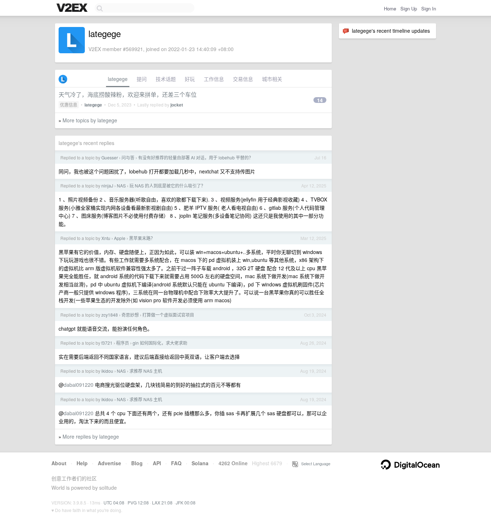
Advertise (109, 463)
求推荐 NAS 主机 (145, 371)
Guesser (109, 157)
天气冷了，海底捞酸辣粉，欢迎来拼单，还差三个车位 (128, 94)
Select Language (314, 463)
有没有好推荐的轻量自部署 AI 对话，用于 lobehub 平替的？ (195, 157)
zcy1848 (109, 315)
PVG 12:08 (138, 502)
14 (320, 100)
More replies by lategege (91, 436)
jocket (176, 104)
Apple (119, 238)
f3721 (107, 343)
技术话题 (166, 78)
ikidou (107, 371)
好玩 (190, 78)
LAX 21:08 (162, 502)
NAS (121, 185)
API (157, 463)
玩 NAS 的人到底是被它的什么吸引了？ (167, 185)
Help (82, 463)
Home (390, 8)
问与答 (127, 157)
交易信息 (243, 78)
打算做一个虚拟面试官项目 (168, 315)
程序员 (122, 343)
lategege (118, 78)
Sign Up (408, 8)
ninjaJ (107, 185)
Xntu (105, 238)
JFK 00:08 (186, 502)
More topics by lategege (90, 120)
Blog (137, 463)
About (58, 463)
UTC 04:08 (114, 502)
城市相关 (272, 78)
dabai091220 (78, 384)
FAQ (176, 463)
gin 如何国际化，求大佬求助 (160, 343)
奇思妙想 (130, 315)
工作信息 (214, 78)
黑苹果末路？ (142, 238)
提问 (142, 78)
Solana (200, 463)
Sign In (428, 8)
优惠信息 (68, 104)
